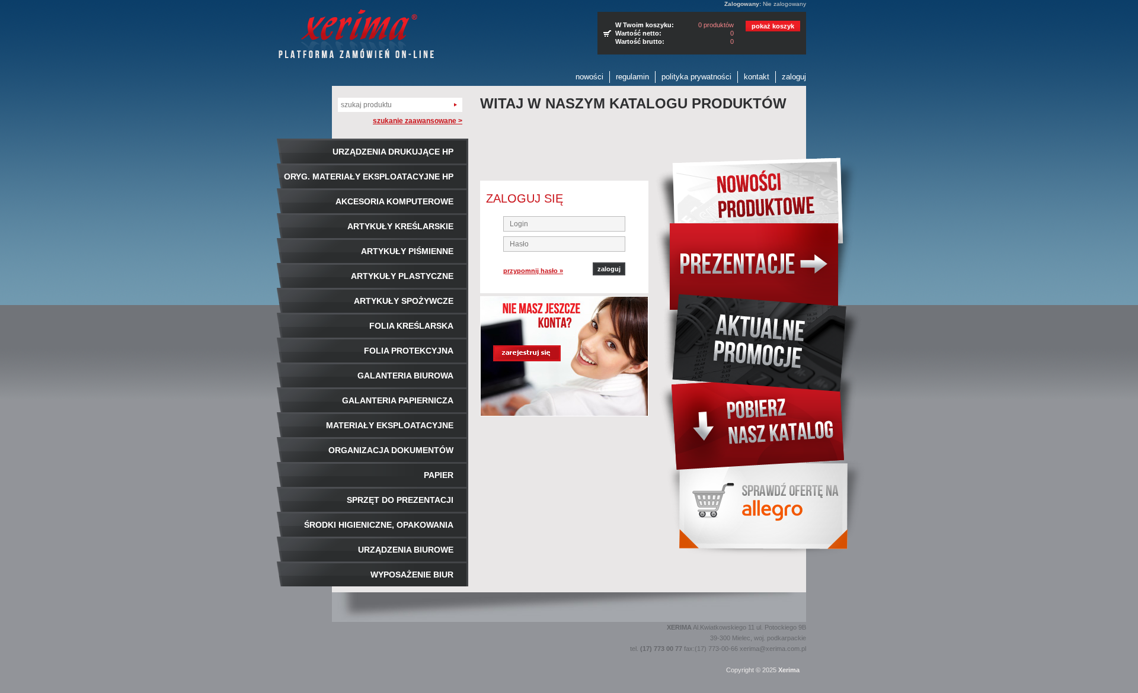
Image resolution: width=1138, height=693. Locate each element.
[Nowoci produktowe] (760, 190)
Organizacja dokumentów (390, 450)
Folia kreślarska (411, 326)
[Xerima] (356, 35)
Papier (438, 475)
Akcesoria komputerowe (394, 201)
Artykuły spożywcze (403, 301)
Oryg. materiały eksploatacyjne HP (368, 176)
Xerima (789, 669)
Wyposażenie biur (411, 574)
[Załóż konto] (564, 356)
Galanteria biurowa (405, 375)
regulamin (632, 76)
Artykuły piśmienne (407, 251)
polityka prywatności (696, 76)
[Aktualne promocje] (760, 338)
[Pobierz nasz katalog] (760, 423)
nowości (589, 76)
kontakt (756, 76)
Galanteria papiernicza (397, 400)
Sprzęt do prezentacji (400, 500)
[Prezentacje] (760, 258)
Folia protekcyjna (408, 350)
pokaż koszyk (773, 26)
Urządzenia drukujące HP (393, 151)
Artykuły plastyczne (402, 276)
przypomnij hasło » (533, 270)
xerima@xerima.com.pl (773, 648)
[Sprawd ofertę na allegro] (760, 510)
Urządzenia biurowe (405, 549)
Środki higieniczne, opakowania (378, 525)
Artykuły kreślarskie (400, 226)
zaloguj (794, 76)
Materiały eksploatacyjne (389, 425)
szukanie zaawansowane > (417, 121)
